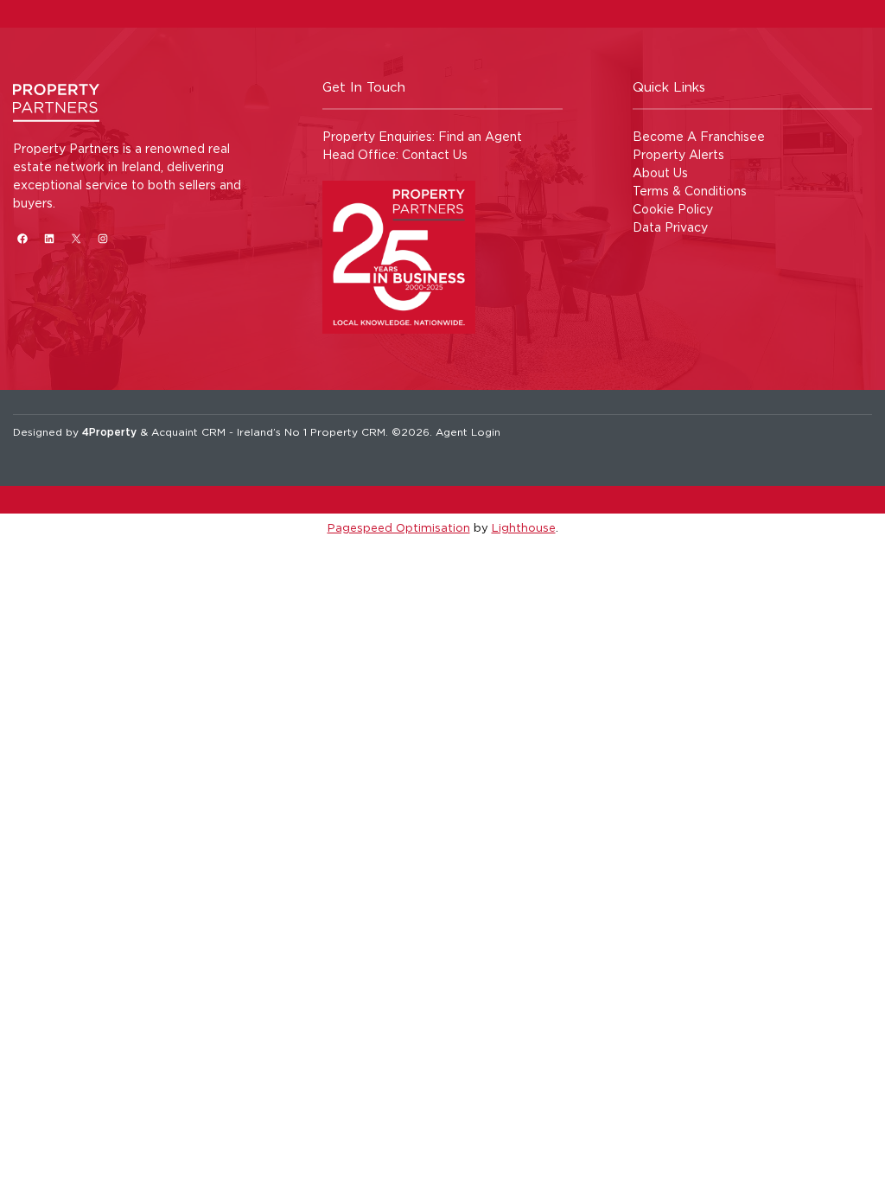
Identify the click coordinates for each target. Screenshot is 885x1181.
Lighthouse (524, 527)
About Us (660, 172)
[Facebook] (22, 238)
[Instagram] (102, 238)
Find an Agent (480, 136)
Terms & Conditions (690, 190)
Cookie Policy (673, 208)
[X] (76, 238)
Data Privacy (670, 226)
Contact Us (435, 154)
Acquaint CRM (188, 431)
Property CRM (347, 431)
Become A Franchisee (699, 136)
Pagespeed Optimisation (399, 527)
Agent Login (468, 431)
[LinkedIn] (49, 238)
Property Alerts (678, 154)
